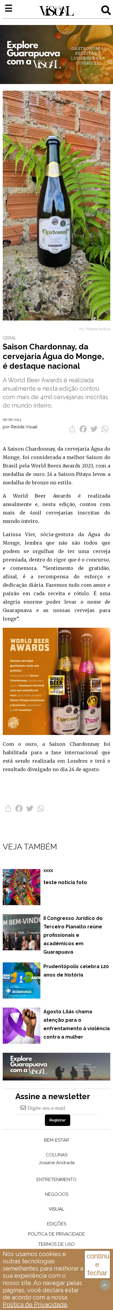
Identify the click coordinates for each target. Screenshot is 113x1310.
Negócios (56, 1194)
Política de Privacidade (35, 1304)
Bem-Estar (56, 1140)
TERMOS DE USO (56, 1244)
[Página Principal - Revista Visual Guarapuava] (56, 11)
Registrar (57, 1120)
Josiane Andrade (57, 1162)
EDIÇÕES (56, 1224)
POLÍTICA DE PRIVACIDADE (56, 1234)
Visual (56, 1209)
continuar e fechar (98, 1264)
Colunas (56, 1155)
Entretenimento (56, 1179)
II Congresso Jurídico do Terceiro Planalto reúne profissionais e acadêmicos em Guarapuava (73, 935)
